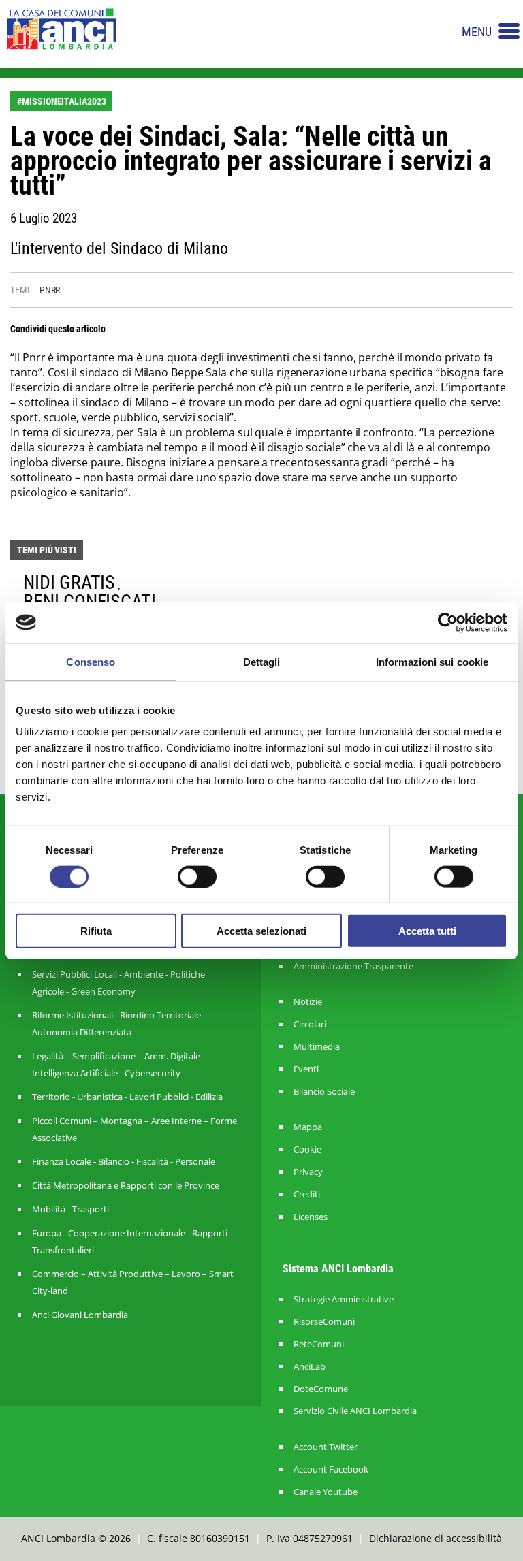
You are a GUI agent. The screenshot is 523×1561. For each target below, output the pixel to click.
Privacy (308, 1172)
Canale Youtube (326, 1491)
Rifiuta (96, 931)
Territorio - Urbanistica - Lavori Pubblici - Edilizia (127, 1097)
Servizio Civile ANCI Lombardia (355, 1410)
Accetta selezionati (261, 931)
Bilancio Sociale (324, 1091)
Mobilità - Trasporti (70, 1209)
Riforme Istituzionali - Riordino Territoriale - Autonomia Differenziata (119, 1023)
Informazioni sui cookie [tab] (432, 661)
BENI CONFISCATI (89, 601)
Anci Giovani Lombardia (80, 1314)
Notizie (308, 1001)
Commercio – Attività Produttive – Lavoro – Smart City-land (133, 1282)
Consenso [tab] (90, 661)
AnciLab (310, 1366)
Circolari (310, 1024)
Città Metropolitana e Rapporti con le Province (125, 1185)
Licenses (311, 1216)
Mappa (308, 1127)
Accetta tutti (427, 931)
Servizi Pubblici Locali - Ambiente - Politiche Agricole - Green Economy (118, 982)
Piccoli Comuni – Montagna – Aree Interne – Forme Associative (134, 1129)
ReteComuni (319, 1344)
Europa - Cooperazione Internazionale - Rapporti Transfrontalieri (129, 1241)
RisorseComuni (324, 1321)
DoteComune (321, 1389)
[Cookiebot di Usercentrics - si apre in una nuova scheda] (447, 622)
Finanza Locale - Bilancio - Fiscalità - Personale (123, 1161)
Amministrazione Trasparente (353, 966)
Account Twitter (326, 1447)
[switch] (197, 876)
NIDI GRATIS (69, 582)
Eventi (306, 1069)
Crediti (307, 1194)
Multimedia (317, 1046)
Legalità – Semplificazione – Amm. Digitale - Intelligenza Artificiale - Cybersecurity (118, 1064)
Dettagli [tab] (262, 661)
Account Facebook (331, 1469)
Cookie (307, 1149)
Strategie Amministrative (344, 1299)
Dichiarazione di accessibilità (435, 1538)
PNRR (50, 290)
